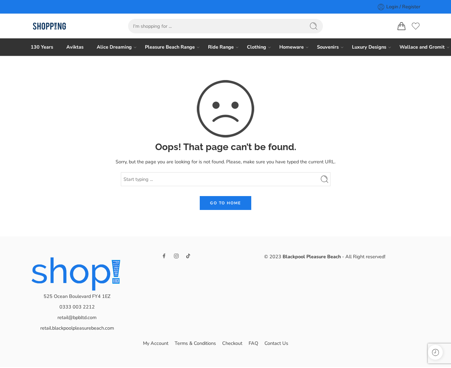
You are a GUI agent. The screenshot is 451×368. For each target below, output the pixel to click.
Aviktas (75, 47)
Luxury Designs (369, 47)
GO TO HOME (225, 203)
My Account (155, 343)
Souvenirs (328, 47)
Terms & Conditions (195, 343)
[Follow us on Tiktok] (188, 256)
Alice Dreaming (114, 47)
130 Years (42, 47)
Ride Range (221, 47)
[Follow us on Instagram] (176, 256)
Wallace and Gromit (422, 47)
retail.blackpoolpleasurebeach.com (77, 328)
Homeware (291, 47)
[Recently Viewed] (435, 352)
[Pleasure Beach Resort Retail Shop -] (49, 26)
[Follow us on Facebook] (164, 256)
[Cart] (401, 26)
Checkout (232, 343)
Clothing (256, 47)
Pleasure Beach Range (170, 47)
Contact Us (276, 343)
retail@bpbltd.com (76, 317)
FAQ (253, 343)
